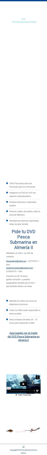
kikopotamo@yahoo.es (16, 261)
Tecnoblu (32, 119)
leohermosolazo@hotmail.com (19, 268)
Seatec (21, 119)
